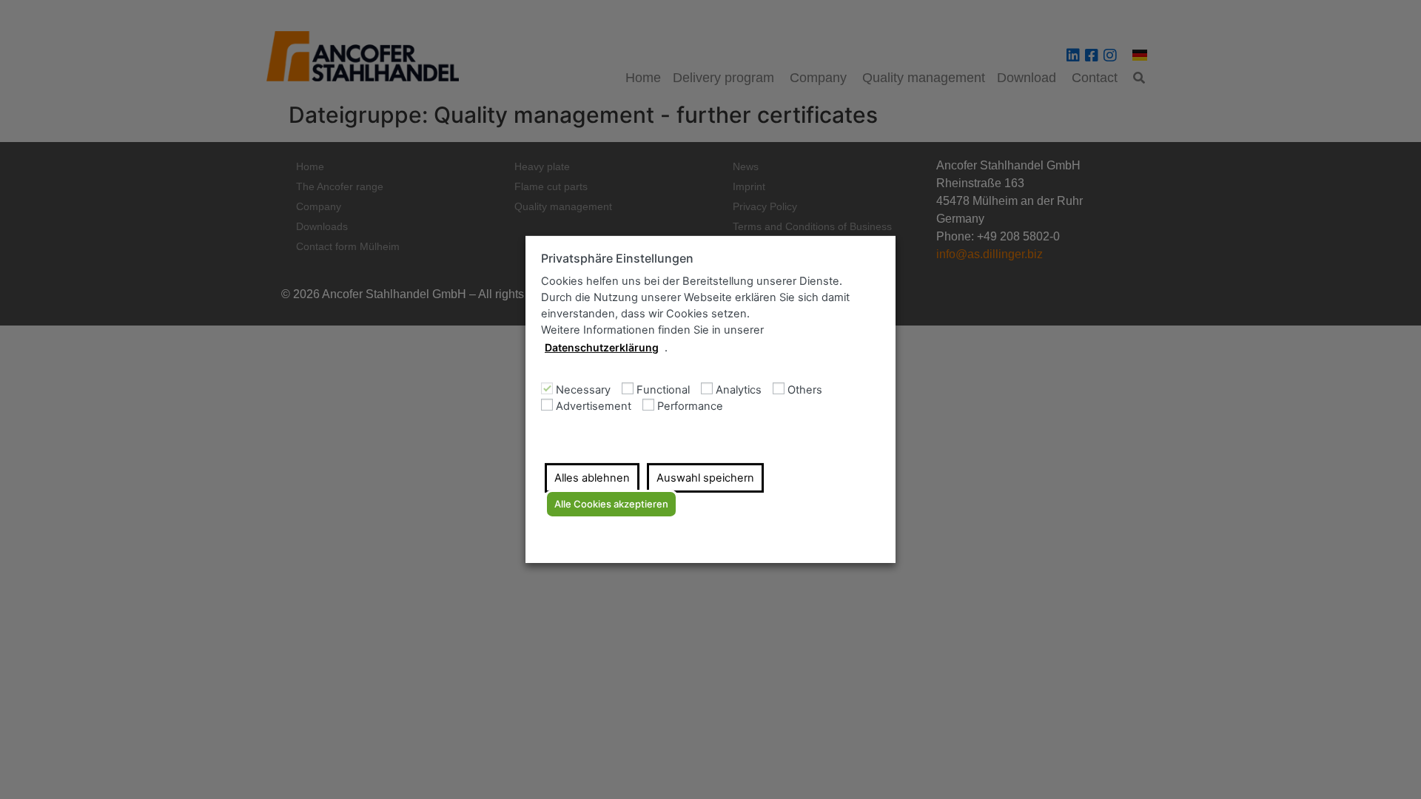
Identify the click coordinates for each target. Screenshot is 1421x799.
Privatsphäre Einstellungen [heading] (617, 259)
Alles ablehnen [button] (592, 478)
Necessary (583, 390)
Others (804, 390)
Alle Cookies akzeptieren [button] (611, 504)
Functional (663, 390)
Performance (690, 406)
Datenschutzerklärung (602, 347)
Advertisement (593, 406)
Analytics (739, 390)
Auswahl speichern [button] (705, 478)
